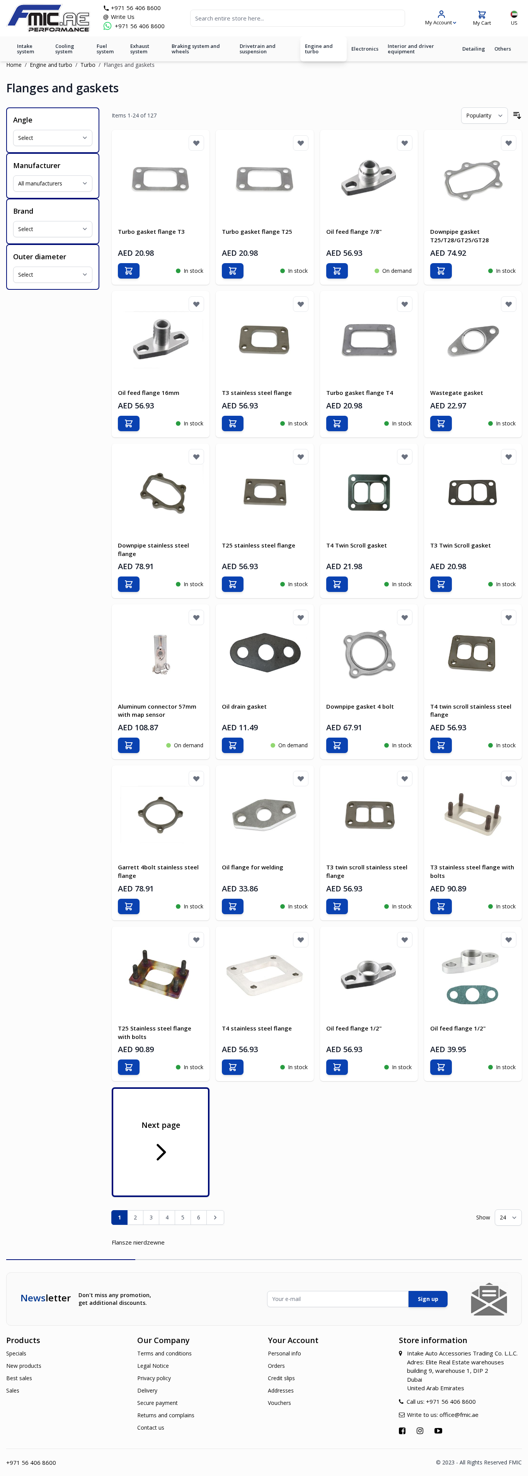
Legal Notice (153, 1365)
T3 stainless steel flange (257, 392)
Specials (16, 1353)
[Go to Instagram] (421, 1430)
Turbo (87, 64)
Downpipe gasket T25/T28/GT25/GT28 (459, 236)
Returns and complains (165, 1415)
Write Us (123, 16)
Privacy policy (154, 1378)
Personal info (284, 1353)
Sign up (428, 1299)
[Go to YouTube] (439, 1430)
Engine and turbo (319, 49)
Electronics (364, 48)
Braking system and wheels (196, 49)
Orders (276, 1365)
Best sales (19, 1378)
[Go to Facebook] (403, 1430)
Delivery (147, 1390)
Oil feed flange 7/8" (354, 231)
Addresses (281, 1390)
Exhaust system (139, 49)
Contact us (150, 1427)
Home (14, 64)
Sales (12, 1390)
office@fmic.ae (459, 1414)
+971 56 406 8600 (136, 8)
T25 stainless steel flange (258, 545)
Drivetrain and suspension (258, 49)
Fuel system (105, 49)
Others (502, 48)
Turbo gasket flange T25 (257, 231)
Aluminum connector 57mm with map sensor (157, 710)
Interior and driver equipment (411, 49)
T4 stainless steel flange (257, 1028)
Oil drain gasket (244, 706)
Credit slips (281, 1378)
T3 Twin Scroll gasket (460, 545)
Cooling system (64, 49)
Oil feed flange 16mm (148, 392)
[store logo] (48, 18)
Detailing (473, 48)
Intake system (25, 49)
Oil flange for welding (252, 867)
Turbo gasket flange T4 (359, 392)
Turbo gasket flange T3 (151, 231)
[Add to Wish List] (196, 143)
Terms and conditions (164, 1353)
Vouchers (279, 1402)
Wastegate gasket (456, 392)
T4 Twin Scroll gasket (356, 545)
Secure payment (157, 1402)
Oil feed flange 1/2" (354, 1028)
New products (23, 1365)
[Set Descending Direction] (517, 115)
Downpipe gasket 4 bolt (360, 706)
